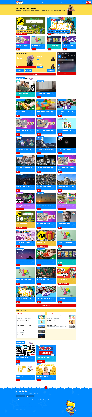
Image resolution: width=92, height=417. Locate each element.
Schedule (20, 403)
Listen (88, 2)
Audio (28, 399)
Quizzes (43, 2)
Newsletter (30, 396)
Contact (58, 2)
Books (47, 2)
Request (40, 66)
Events (54, 2)
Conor (35, 403)
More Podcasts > (67, 73)
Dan (31, 403)
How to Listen (24, 403)
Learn (50, 2)
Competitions (34, 399)
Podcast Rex (47, 406)
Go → (49, 33)
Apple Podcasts (21, 396)
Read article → (41, 361)
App (61, 2)
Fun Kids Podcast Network (39, 406)
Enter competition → (21, 33)
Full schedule (51, 70)
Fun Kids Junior (40, 403)
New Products (49, 399)
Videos (34, 2)
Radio (28, 2)
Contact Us (20, 406)
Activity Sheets (40, 399)
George (29, 403)
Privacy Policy (31, 406)
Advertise (24, 406)
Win (31, 2)
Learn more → (20, 209)
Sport (25, 399)
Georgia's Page (20, 70)
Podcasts (38, 2)
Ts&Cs (28, 406)
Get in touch (28, 70)
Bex (33, 403)
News (22, 399)
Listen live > (35, 74)
